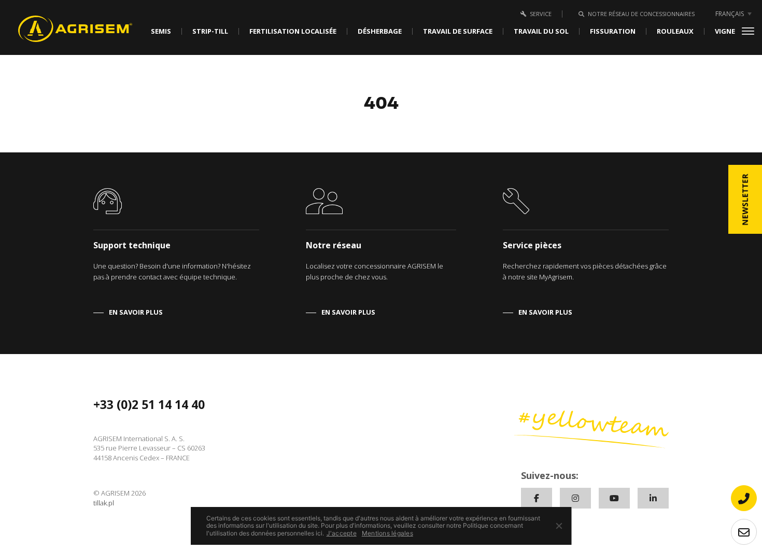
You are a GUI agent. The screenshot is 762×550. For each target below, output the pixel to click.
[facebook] (536, 498)
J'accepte (342, 533)
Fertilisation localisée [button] (292, 31)
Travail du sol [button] (541, 31)
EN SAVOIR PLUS (136, 312)
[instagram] (575, 498)
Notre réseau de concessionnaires (641, 14)
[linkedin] (653, 498)
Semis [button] (161, 31)
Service (541, 14)
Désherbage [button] (380, 31)
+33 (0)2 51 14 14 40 (149, 404)
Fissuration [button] (613, 31)
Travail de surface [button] (457, 31)
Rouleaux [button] (675, 31)
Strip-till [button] (210, 31)
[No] (559, 525)
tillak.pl (103, 502)
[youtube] (614, 498)
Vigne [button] (725, 31)
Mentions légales (387, 533)
